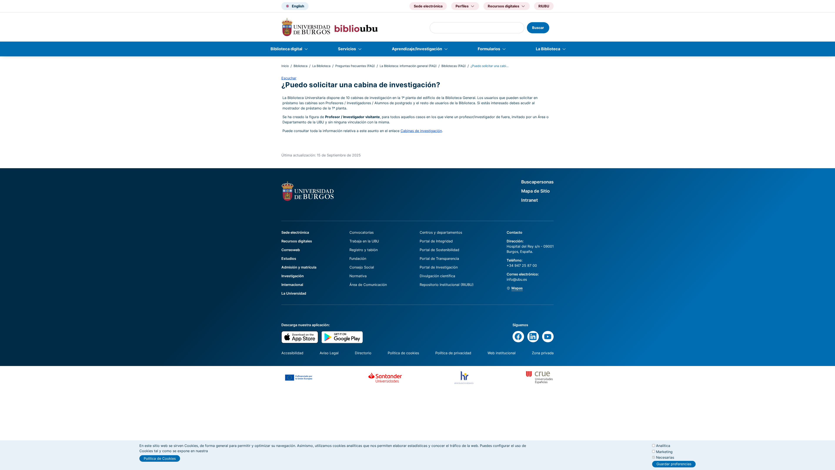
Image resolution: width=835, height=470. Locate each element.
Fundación (357, 258)
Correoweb (290, 250)
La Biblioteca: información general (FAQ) (408, 66)
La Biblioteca (548, 49)
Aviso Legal (329, 353)
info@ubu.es (517, 279)
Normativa (358, 276)
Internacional (292, 284)
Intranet (529, 200)
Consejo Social (361, 267)
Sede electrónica (428, 6)
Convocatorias (361, 232)
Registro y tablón (363, 250)
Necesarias (665, 457)
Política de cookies (403, 353)
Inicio (285, 66)
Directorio (363, 353)
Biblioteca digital (286, 49)
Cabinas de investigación (421, 131)
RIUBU (543, 6)
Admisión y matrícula (298, 267)
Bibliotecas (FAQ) (453, 66)
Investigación (292, 276)
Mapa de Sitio (535, 191)
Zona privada (543, 353)
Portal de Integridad (436, 241)
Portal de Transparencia (439, 258)
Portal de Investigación (439, 267)
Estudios (288, 258)
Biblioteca (300, 66)
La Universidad (293, 293)
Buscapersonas (537, 182)
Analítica (663, 445)
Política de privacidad (453, 353)
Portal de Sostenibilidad (439, 250)
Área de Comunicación (368, 284)
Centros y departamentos (441, 232)
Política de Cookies (160, 458)
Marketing (664, 451)
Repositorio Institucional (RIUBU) (447, 284)
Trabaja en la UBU (364, 241)
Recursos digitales (296, 241)
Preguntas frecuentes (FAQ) (355, 66)
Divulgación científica (437, 276)
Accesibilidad (292, 353)
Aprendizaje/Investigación (417, 49)
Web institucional (502, 353)
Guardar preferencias (673, 464)
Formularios (489, 49)
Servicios (347, 49)
